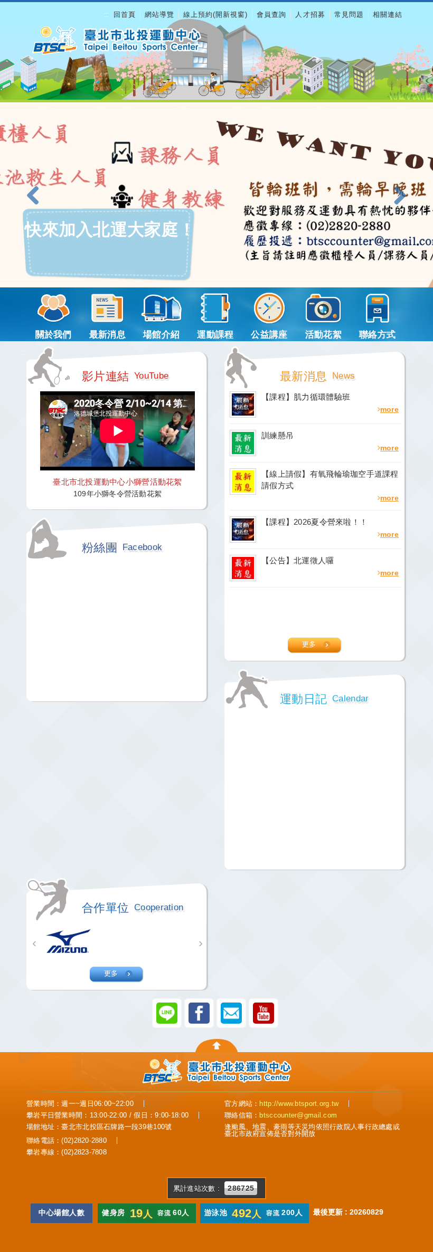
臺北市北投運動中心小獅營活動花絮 (117, 481)
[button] (37, 196)
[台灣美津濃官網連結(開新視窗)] (68, 941)
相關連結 (387, 14)
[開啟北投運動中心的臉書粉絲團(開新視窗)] (199, 1012)
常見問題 (349, 14)
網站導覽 (159, 14)
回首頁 (125, 14)
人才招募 (310, 14)
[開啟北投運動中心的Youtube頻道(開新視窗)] (263, 1012)
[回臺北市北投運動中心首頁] (116, 40)
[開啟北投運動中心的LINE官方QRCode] (166, 1012)
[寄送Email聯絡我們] (231, 1012)
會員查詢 (271, 14)
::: (106, 14)
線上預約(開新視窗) (215, 14)
